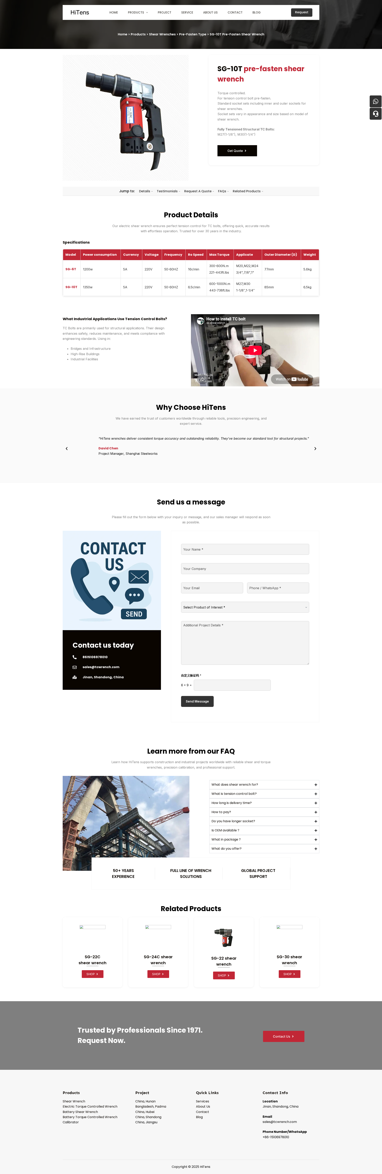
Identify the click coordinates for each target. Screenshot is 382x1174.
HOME (113, 12)
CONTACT (235, 12)
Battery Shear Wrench (80, 1112)
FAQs (223, 191)
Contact (202, 1112)
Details (145, 191)
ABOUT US (210, 12)
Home (122, 34)
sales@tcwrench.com (280, 1122)
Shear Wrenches (162, 34)
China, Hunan (145, 1101)
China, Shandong (148, 1117)
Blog (199, 1117)
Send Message (197, 701)
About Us (203, 1106)
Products (138, 34)
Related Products (248, 191)
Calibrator (71, 1122)
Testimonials (168, 191)
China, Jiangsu (146, 1122)
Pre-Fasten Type (192, 34)
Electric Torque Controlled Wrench (90, 1106)
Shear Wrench (74, 1101)
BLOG (256, 12)
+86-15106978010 (276, 1137)
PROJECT (164, 12)
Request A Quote (199, 191)
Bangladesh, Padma (150, 1106)
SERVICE (187, 12)
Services (202, 1101)
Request (301, 12)
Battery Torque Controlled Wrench (90, 1117)
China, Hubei (144, 1112)
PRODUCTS (136, 12)
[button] (67, 449)
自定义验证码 (191, 675)
